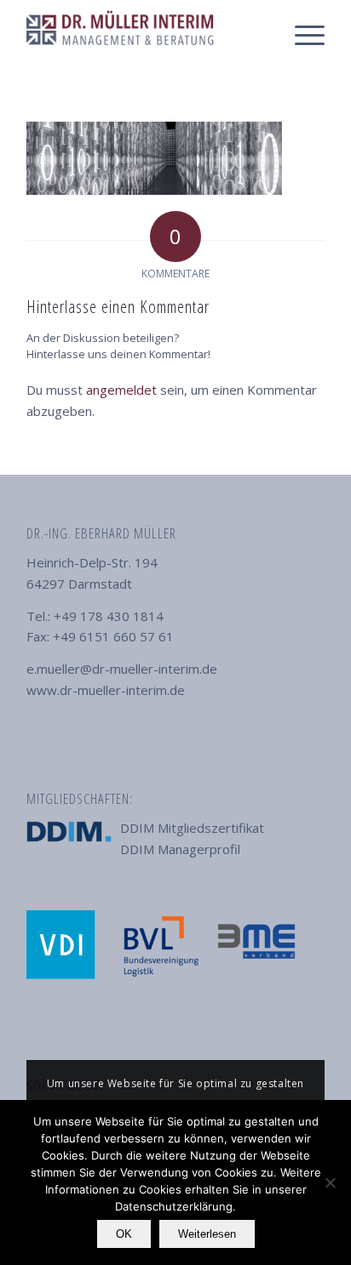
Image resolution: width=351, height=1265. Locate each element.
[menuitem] (301, 34)
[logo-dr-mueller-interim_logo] (145, 34)
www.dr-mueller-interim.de (105, 689)
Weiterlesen (207, 1234)
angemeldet (121, 389)
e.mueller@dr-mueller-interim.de (121, 668)
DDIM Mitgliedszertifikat (192, 827)
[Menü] (301, 34)
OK (124, 1234)
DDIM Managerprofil (180, 849)
